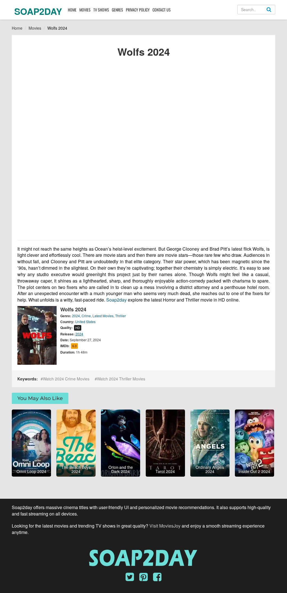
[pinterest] (145, 579)
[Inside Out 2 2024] (254, 442)
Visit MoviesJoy (165, 526)
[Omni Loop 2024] (31, 442)
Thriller (120, 315)
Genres (117, 10)
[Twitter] (132, 579)
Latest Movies (103, 315)
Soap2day (116, 299)
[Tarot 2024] (165, 442)
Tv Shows (101, 10)
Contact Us (161, 10)
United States (85, 321)
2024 (76, 315)
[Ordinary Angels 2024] (210, 442)
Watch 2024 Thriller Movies (121, 379)
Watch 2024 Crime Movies (66, 379)
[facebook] (157, 579)
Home (72, 10)
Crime (86, 315)
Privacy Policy (138, 10)
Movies (85, 10)
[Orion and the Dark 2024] (120, 442)
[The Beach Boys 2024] (76, 442)
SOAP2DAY (38, 11)
